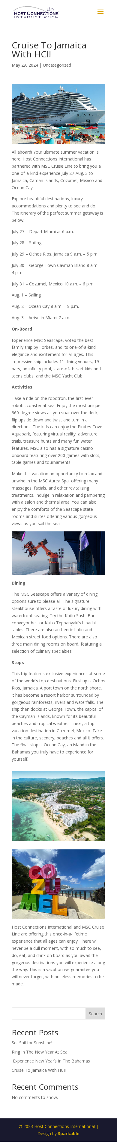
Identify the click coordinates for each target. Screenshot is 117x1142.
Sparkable (69, 1133)
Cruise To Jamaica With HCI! (39, 1070)
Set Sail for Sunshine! (32, 1042)
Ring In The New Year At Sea (40, 1052)
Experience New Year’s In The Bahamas (51, 1061)
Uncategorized (57, 65)
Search (95, 1013)
